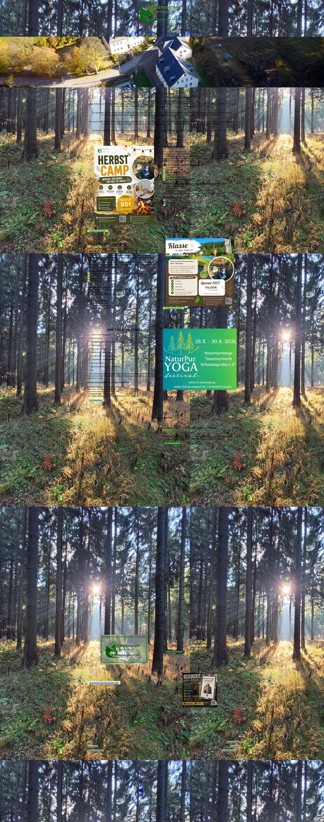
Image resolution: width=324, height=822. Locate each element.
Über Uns (138, 33)
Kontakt (233, 746)
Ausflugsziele (185, 33)
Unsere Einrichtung (167, 33)
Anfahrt (198, 33)
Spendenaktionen (229, 751)
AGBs (90, 742)
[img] (162, 13)
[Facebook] (140, 786)
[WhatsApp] (140, 795)
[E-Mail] (141, 790)
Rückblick (151, 33)
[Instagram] (140, 781)
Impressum (232, 742)
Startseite (126, 33)
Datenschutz (92, 746)
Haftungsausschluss (95, 751)
